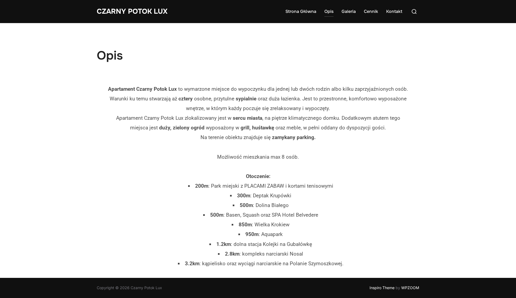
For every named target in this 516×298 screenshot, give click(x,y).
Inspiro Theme (382, 287)
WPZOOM (410, 287)
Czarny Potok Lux (132, 11)
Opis (329, 11)
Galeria (349, 11)
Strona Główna (300, 11)
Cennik (371, 11)
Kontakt (394, 11)
